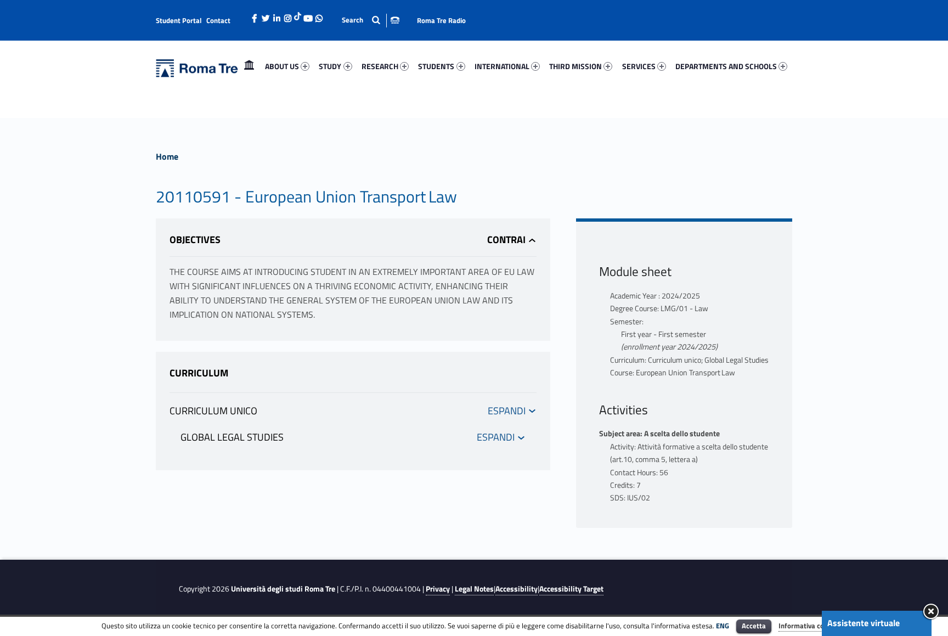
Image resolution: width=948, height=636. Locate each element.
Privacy (438, 589)
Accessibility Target (571, 589)
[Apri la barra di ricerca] (370, 20)
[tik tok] (297, 14)
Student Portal (179, 20)
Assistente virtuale (863, 622)
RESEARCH (380, 66)
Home (249, 66)
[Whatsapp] (319, 15)
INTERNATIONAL (502, 66)
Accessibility (516, 589)
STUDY (330, 66)
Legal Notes (474, 589)
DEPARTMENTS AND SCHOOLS (726, 66)
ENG (722, 625)
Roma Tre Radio (441, 20)
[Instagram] (287, 15)
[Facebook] (254, 15)
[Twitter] (265, 15)
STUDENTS (436, 66)
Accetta (754, 625)
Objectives (195, 239)
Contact (218, 20)
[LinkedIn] (276, 15)
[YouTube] (308, 15)
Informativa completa (812, 625)
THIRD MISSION (575, 66)
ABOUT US (282, 66)
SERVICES (639, 66)
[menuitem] (249, 66)
